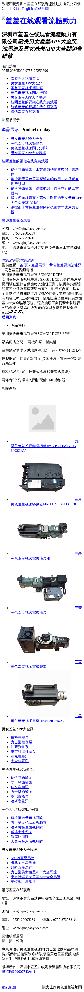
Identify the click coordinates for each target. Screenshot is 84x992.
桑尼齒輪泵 (20, 796)
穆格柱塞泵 (20, 737)
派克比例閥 (20, 837)
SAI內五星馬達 (22, 858)
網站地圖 (41, 9)
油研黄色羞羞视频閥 (27, 827)
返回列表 (9, 317)
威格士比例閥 (21, 832)
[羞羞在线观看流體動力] (39, 21)
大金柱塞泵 (20, 761)
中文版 (14, 9)
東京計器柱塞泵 (23, 751)
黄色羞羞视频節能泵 (27, 88)
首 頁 (24, 265)
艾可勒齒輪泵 (21, 782)
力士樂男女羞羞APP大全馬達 (34, 872)
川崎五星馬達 (21, 867)
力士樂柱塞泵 (21, 742)
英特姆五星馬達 (23, 882)
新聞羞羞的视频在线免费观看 (34, 102)
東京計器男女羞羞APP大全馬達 (35, 877)
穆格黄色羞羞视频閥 (27, 818)
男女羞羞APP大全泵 (27, 83)
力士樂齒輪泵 (21, 792)
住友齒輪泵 (20, 787)
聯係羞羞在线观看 (25, 111)
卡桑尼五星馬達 (23, 863)
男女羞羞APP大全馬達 (28, 97)
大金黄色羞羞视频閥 (27, 841)
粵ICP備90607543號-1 (18, 972)
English (27, 9)
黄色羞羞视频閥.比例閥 (29, 93)
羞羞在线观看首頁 (25, 78)
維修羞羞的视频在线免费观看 (34, 107)
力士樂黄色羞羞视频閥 (29, 822)
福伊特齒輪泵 (21, 777)
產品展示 (10, 129)
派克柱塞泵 (20, 756)
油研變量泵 (20, 747)
